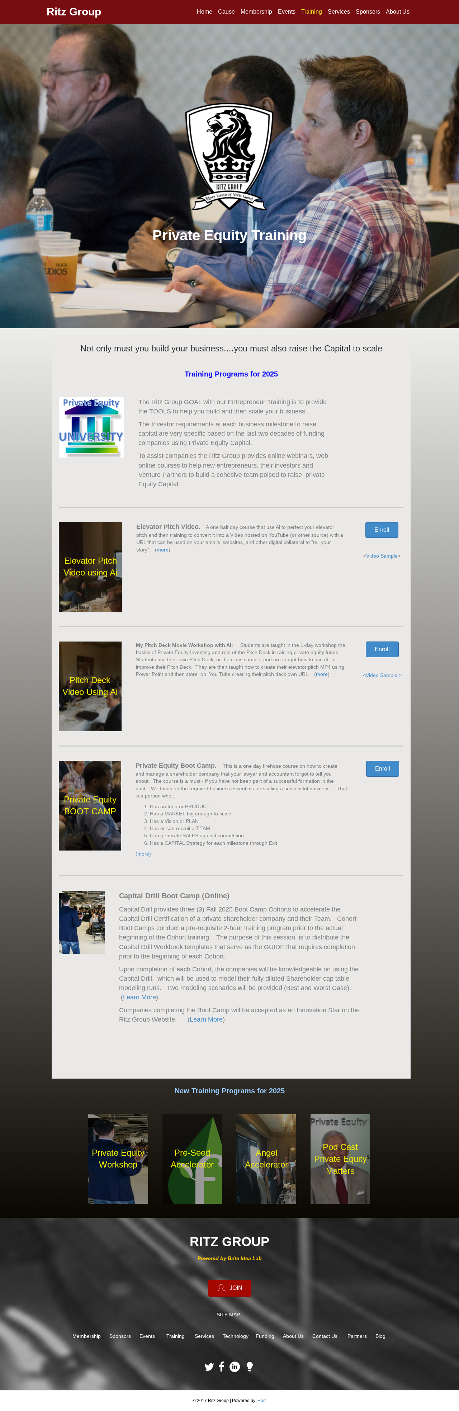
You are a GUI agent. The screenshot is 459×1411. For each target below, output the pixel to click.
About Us (398, 12)
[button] (381, 530)
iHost (261, 1400)
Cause (226, 12)
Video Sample (382, 556)
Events (286, 12)
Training (311, 12)
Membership (256, 12)
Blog (380, 1336)
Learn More (139, 997)
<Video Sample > (382, 675)
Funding (265, 1336)
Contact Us (324, 1336)
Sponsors (368, 12)
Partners (357, 1336)
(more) (144, 854)
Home (204, 12)
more (163, 550)
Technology (236, 1336)
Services (339, 12)
